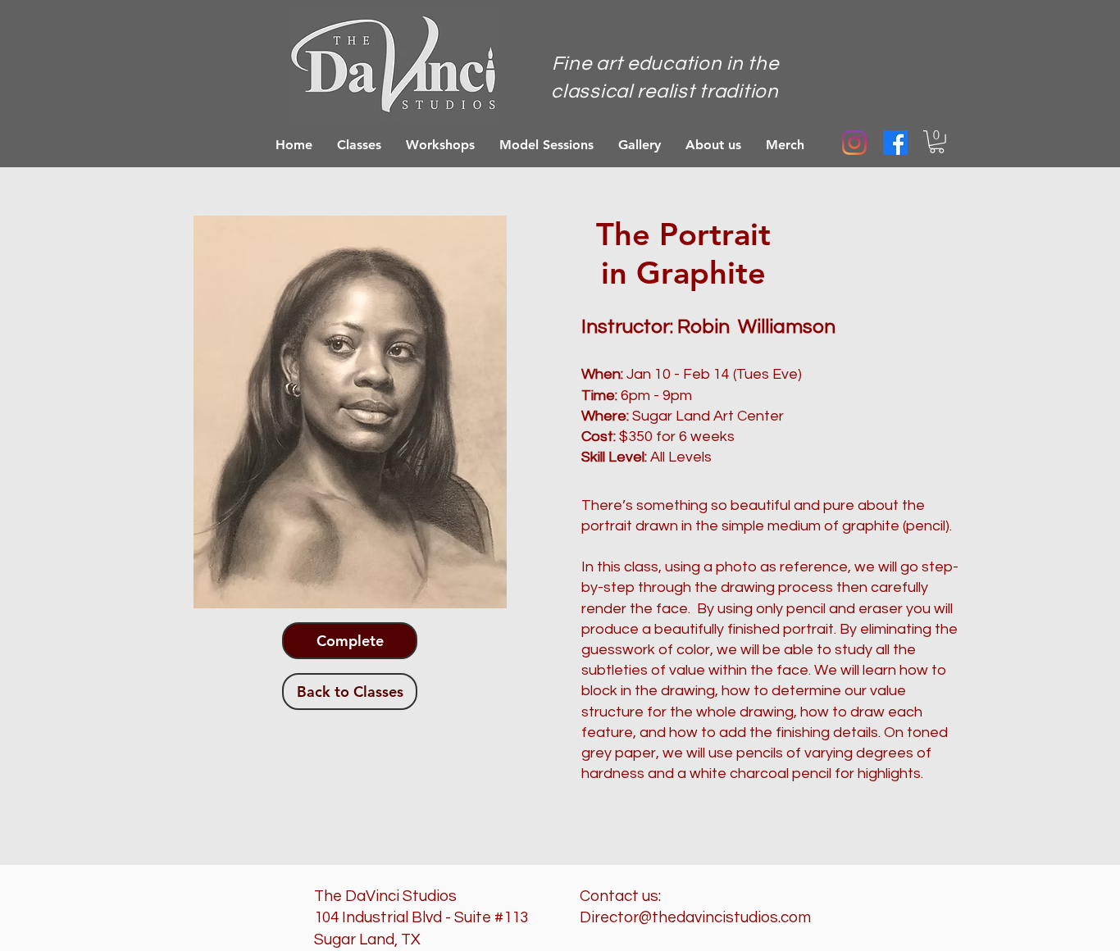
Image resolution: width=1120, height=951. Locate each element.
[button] (936, 141)
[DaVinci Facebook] (895, 142)
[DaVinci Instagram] (854, 142)
